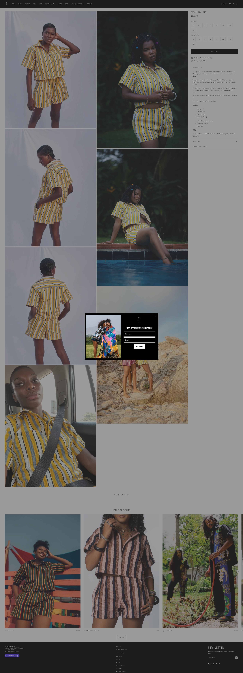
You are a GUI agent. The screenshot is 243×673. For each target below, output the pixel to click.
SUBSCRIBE (139, 346)
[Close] (156, 315)
